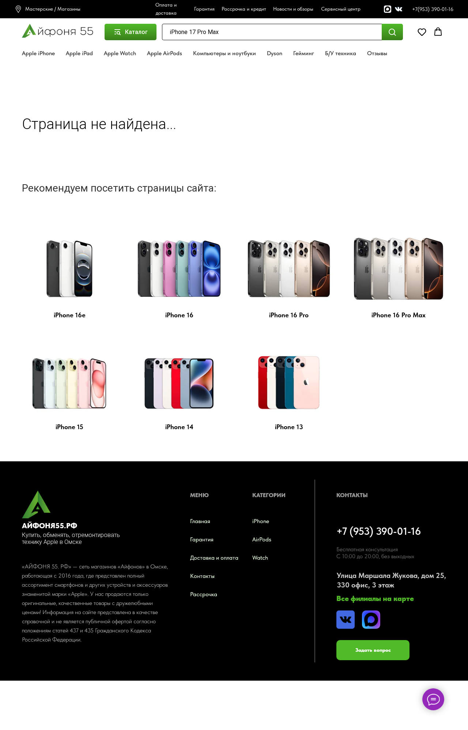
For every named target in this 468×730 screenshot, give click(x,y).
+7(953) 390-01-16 (432, 9)
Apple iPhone (38, 53)
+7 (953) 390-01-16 (378, 531)
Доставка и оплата (214, 557)
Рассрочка (203, 594)
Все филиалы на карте (375, 598)
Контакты (202, 575)
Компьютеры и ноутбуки (224, 53)
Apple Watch (120, 53)
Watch (260, 557)
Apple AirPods (164, 53)
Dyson (274, 53)
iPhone (260, 521)
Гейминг (303, 53)
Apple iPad (79, 53)
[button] (422, 31)
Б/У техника (340, 53)
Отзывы (377, 53)
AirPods (261, 539)
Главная (200, 521)
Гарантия (202, 539)
